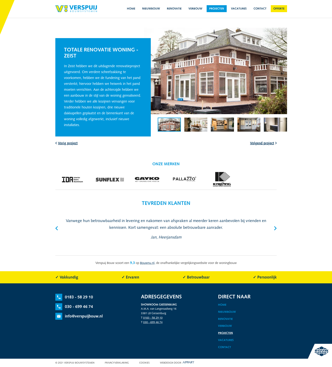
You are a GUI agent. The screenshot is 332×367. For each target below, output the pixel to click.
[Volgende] (275, 228)
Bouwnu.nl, (147, 263)
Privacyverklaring (117, 362)
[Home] (76, 8)
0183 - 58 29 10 (153, 317)
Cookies (144, 362)
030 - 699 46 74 (153, 322)
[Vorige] (56, 228)
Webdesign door (170, 362)
